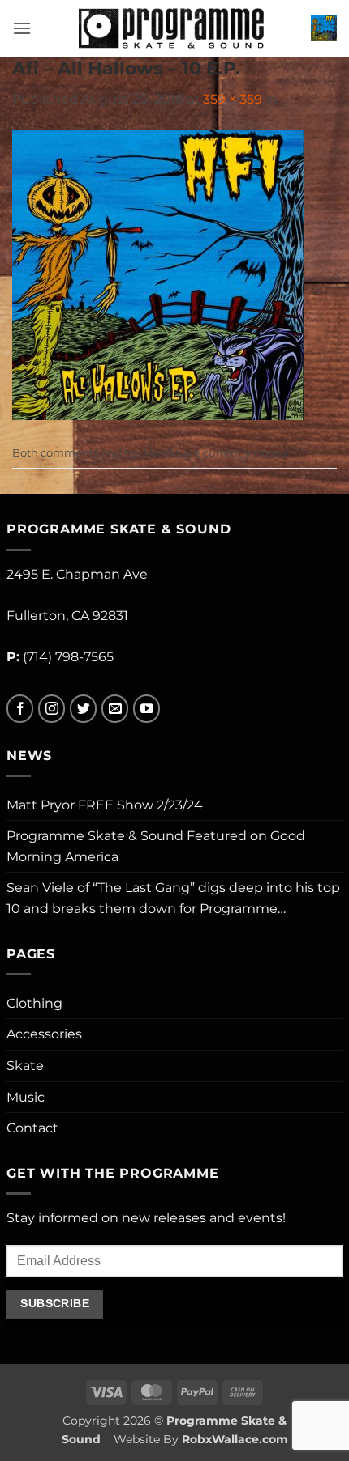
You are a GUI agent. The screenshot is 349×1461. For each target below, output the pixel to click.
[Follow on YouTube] (146, 708)
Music (25, 1097)
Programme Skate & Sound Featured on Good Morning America (155, 846)
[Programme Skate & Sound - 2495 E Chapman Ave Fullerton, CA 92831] (171, 28)
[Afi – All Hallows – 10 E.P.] (158, 274)
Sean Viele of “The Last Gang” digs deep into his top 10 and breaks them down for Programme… (173, 898)
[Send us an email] (114, 708)
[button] (22, 28)
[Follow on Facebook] (19, 708)
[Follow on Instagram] (51, 708)
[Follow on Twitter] (83, 708)
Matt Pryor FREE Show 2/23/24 (104, 805)
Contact (32, 1128)
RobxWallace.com (235, 1439)
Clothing (34, 1003)
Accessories (44, 1034)
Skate (25, 1065)
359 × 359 (232, 99)
